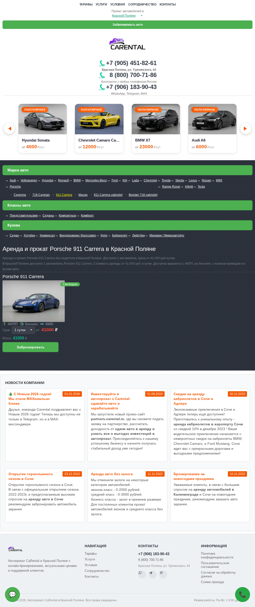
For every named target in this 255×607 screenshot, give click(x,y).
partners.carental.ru (107, 419)
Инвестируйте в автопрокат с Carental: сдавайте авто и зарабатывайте (110, 401)
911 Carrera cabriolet (108, 195)
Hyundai (47, 180)
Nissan (206, 180)
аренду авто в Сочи (45, 499)
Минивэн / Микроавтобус (166, 235)
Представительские (24, 215)
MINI (219, 180)
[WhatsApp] (142, 575)
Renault (63, 180)
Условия (117, 4)
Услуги (101, 4)
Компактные (67, 215)
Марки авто (17, 170)
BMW (77, 180)
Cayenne (20, 195)
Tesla (201, 186)
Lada (135, 180)
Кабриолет (120, 235)
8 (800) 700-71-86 (150, 560)
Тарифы (86, 4)
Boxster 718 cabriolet (143, 195)
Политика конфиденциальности (217, 555)
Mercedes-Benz (96, 180)
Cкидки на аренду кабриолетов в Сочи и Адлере (193, 398)
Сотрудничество (142, 4)
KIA (125, 180)
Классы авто (19, 205)
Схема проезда (212, 582)
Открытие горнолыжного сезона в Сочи (30, 476)
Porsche (15, 186)
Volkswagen (29, 180)
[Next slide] (245, 128)
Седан (14, 235)
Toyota (166, 180)
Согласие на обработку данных (218, 574)
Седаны (48, 215)
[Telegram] (153, 575)
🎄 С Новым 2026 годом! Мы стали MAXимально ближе (30, 398)
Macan (83, 195)
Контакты (168, 4)
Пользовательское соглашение (215, 565)
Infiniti (189, 186)
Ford (115, 180)
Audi (13, 180)
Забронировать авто (128, 24)
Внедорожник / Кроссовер (78, 235)
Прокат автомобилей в (128, 11)
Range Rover (171, 186)
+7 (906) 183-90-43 (153, 554)
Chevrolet (150, 180)
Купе (104, 235)
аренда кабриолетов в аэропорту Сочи (208, 424)
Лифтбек (138, 235)
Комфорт (87, 215)
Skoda (179, 180)
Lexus (193, 180)
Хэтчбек (29, 235)
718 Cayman (41, 195)
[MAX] (163, 575)
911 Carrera (64, 195)
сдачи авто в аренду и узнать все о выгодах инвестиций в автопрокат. (123, 434)
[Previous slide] (9, 128)
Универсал (47, 235)
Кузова (13, 225)
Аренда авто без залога (112, 474)
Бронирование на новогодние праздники (194, 476)
